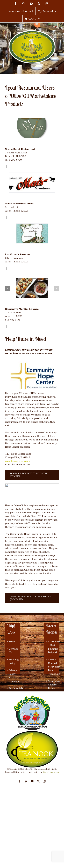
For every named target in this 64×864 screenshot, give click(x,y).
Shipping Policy (12, 661)
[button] (56, 288)
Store (12, 641)
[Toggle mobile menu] (57, 69)
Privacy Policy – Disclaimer (12, 676)
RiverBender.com (51, 772)
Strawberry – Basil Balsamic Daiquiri (51, 647)
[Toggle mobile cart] (50, 69)
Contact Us (12, 650)
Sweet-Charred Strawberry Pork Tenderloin (51, 667)
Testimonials (12, 688)
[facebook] (6, 166)
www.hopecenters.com (17, 461)
